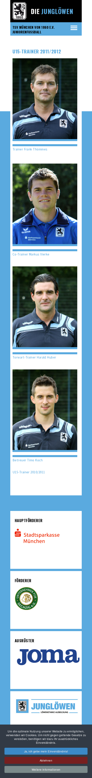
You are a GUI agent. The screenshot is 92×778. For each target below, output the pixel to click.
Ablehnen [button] (46, 760)
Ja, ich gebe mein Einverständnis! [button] (46, 751)
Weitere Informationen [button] (46, 769)
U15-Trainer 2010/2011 (29, 472)
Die (52, 11)
